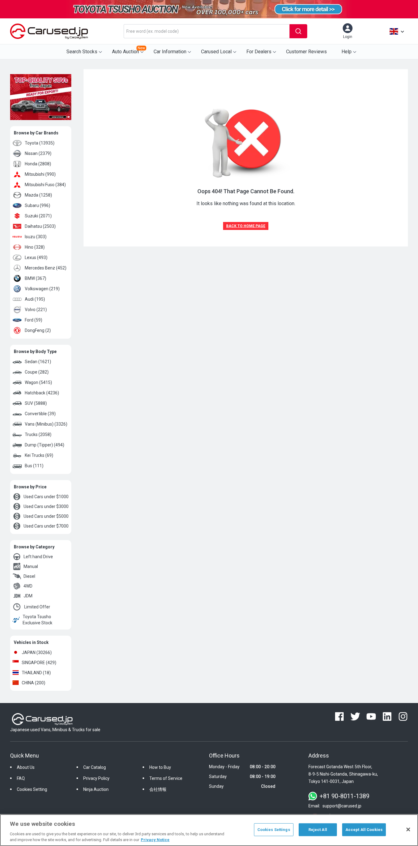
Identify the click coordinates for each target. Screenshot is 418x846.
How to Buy (160, 767)
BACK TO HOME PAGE (245, 226)
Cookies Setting (32, 789)
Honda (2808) (38, 163)
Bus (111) (34, 465)
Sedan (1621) (38, 361)
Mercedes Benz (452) (45, 267)
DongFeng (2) (38, 330)
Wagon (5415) (38, 382)
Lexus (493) (36, 257)
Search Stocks (81, 52)
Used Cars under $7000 (46, 526)
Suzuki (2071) (38, 215)
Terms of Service (165, 778)
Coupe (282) (37, 372)
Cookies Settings (273, 829)
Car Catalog (94, 767)
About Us (26, 767)
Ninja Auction (96, 789)
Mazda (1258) (38, 195)
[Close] (408, 829)
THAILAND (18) (36, 672)
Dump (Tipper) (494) (44, 444)
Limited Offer (37, 606)
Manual (31, 566)
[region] (209, 830)
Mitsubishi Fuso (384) (45, 184)
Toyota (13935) (39, 143)
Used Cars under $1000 (46, 496)
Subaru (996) (37, 205)
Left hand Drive (38, 556)
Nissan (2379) (38, 153)
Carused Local (216, 52)
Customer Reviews (306, 52)
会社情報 (157, 789)
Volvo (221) (36, 309)
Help (346, 52)
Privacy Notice (155, 839)
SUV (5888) (36, 403)
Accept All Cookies (364, 829)
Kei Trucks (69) (39, 455)
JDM (28, 595)
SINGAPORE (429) (39, 662)
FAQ (21, 778)
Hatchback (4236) (42, 392)
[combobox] (206, 31)
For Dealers (258, 52)
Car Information (170, 52)
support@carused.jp (342, 805)
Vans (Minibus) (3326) (46, 424)
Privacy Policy (96, 778)
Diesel (29, 576)
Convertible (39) (40, 413)
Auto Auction (128, 50)
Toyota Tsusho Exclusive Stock (37, 619)
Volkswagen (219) (42, 288)
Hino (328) (35, 247)
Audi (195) (35, 299)
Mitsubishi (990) (40, 174)
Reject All (317, 829)
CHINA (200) (33, 682)
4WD (28, 586)
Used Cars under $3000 (46, 506)
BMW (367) (35, 278)
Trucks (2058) (38, 434)
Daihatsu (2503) (40, 226)
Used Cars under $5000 (46, 516)
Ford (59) (33, 320)
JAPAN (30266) (37, 652)
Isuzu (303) (36, 236)
